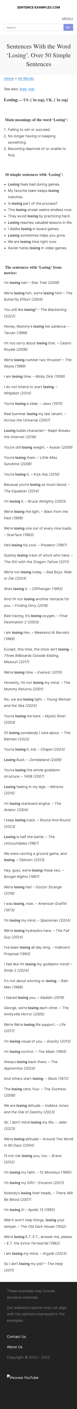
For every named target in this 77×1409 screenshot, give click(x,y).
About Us (14, 1347)
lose (23, 89)
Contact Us (16, 1337)
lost (31, 89)
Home (9, 78)
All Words (26, 78)
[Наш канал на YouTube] (22, 1377)
